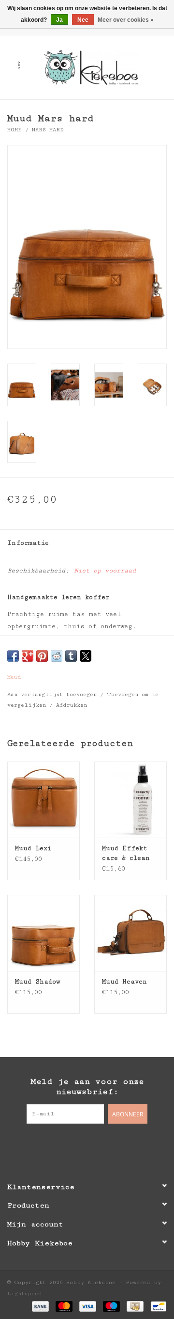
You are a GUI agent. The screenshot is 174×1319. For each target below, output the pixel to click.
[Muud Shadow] (43, 933)
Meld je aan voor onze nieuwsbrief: (87, 1087)
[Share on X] (85, 656)
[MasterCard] (64, 1306)
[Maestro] (111, 1306)
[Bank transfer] (40, 1306)
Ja (59, 19)
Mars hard (48, 130)
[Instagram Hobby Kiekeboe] (106, 1143)
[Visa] (88, 1306)
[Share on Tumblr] (71, 656)
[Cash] (134, 1306)
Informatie (28, 543)
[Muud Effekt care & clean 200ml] (130, 800)
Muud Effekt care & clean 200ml (126, 853)
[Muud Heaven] (130, 933)
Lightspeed (24, 1293)
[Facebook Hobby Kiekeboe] (67, 1143)
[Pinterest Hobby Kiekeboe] (87, 1143)
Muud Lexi (33, 848)
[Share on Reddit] (56, 656)
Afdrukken (71, 705)
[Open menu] (19, 65)
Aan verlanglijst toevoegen (53, 694)
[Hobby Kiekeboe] (106, 67)
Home (14, 130)
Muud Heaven (124, 981)
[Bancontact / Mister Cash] (157, 1306)
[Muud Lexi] (43, 800)
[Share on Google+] (27, 656)
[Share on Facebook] (13, 656)
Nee (82, 19)
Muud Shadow (37, 981)
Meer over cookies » (126, 19)
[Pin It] (42, 656)
